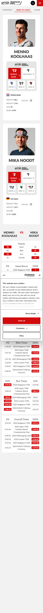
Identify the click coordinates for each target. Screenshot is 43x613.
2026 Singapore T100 (21, 270)
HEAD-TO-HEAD (23, 10)
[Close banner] (39, 275)
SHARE (37, 10)
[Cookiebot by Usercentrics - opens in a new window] (26, 275)
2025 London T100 (21, 362)
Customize (20, 328)
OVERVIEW (7, 10)
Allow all (21, 321)
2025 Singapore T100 (21, 366)
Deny (21, 336)
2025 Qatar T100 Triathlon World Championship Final (21, 353)
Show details (30, 313)
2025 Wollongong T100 (21, 359)
